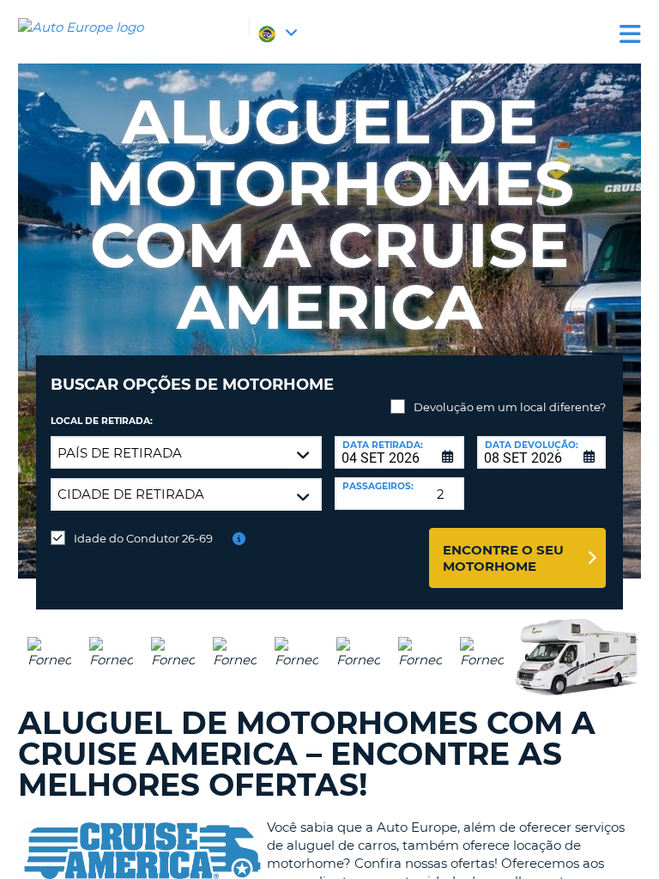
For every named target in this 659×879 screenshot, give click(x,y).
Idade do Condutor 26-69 (143, 538)
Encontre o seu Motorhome (503, 558)
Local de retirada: (102, 421)
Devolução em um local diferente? (510, 407)
